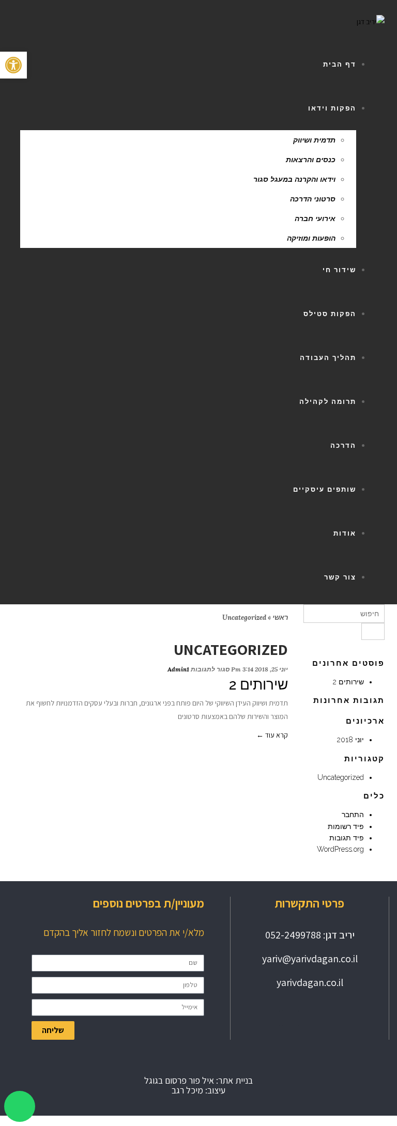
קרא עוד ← (272, 735)
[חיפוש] (373, 631)
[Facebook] (290, 1018)
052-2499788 (293, 935)
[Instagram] (328, 1018)
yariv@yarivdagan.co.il (310, 958)
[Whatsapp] (271, 1018)
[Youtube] (309, 1018)
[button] (13, 65)
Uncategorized (340, 777)
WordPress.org (340, 849)
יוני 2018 (350, 740)
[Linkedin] (348, 1018)
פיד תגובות (346, 838)
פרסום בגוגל (165, 1080)
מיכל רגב (187, 1090)
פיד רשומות (346, 826)
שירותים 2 (258, 684)
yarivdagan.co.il (310, 982)
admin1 (178, 669)
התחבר (353, 814)
